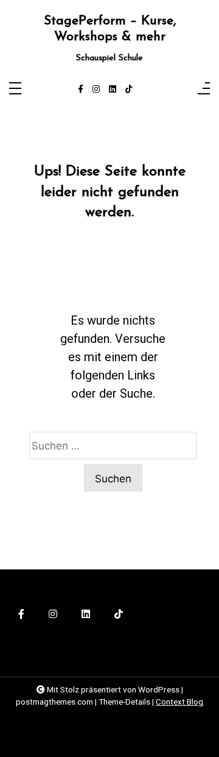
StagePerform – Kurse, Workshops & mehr (110, 29)
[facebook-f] (80, 89)
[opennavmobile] (204, 89)
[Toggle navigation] (15, 89)
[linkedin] (112, 89)
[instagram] (96, 89)
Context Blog (179, 701)
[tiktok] (129, 89)
